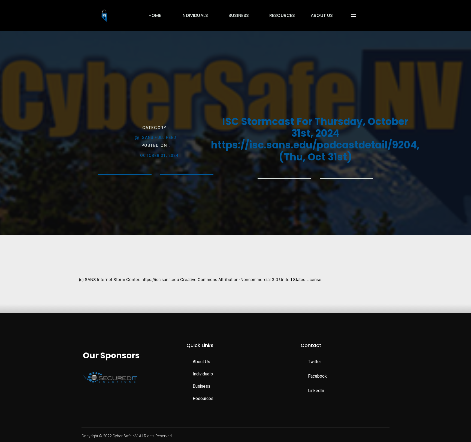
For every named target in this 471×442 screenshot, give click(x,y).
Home (155, 15)
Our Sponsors (111, 355)
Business (238, 15)
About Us (322, 15)
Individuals (195, 15)
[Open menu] (353, 15)
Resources (282, 15)
